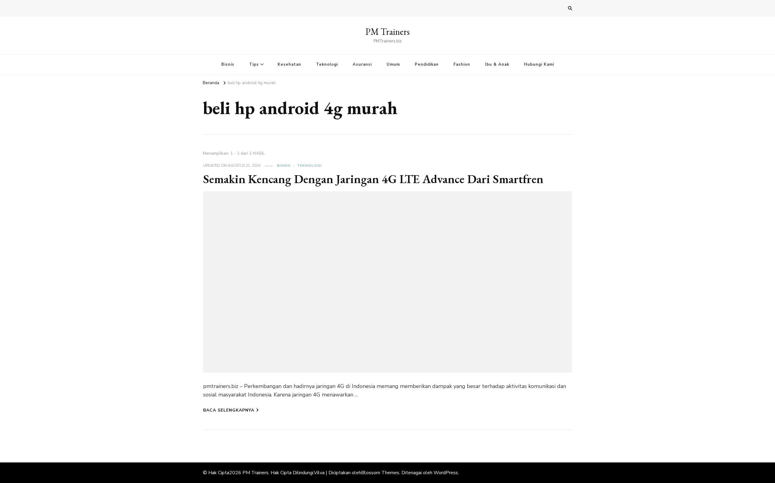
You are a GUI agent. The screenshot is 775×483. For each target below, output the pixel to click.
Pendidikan (427, 64)
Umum (393, 64)
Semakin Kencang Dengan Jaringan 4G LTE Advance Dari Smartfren (373, 179)
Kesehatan (289, 64)
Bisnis (227, 64)
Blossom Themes (380, 472)
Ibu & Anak (497, 64)
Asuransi (362, 64)
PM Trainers (387, 32)
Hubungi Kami (539, 64)
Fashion (461, 64)
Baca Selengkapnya (228, 410)
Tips (254, 64)
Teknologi (327, 64)
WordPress (446, 472)
